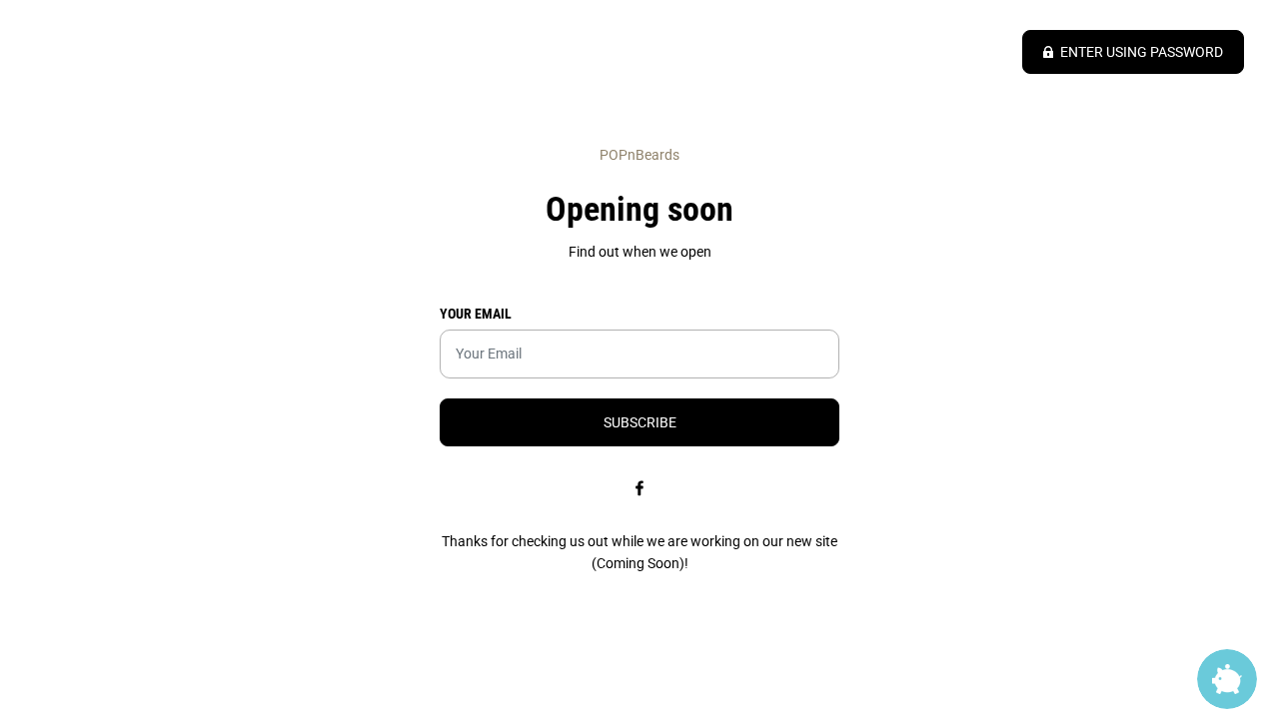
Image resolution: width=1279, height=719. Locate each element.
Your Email (476, 314)
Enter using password (1141, 52)
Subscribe (640, 422)
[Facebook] (639, 488)
